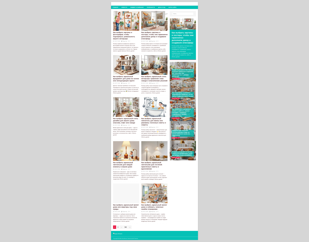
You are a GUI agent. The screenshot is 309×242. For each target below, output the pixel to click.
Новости (124, 7)
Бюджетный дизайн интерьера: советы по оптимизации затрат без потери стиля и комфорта (182, 153)
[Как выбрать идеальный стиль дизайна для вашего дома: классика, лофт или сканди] (126, 116)
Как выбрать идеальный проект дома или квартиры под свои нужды (126, 207)
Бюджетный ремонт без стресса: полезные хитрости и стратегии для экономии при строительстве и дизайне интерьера (183, 73)
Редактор (124, 41)
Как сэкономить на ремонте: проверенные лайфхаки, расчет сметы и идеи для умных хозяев (182, 94)
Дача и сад (161, 7)
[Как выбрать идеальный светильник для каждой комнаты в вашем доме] (126, 160)
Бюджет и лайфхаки (137, 7)
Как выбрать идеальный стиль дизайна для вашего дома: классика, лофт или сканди (125, 121)
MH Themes (135, 238)
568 (125, 227)
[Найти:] (183, 13)
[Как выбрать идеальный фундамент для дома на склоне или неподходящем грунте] (126, 74)
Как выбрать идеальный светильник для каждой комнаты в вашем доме (123, 165)
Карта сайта (172, 7)
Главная (115, 7)
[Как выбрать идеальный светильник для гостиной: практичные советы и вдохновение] (154, 160)
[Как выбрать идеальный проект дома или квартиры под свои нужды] (126, 202)
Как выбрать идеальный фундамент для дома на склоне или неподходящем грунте (126, 79)
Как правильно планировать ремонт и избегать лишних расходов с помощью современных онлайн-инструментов (181, 113)
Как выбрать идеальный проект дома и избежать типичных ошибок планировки (154, 207)
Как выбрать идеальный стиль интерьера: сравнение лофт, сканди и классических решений (154, 79)
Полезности (151, 7)
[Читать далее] (130, 51)
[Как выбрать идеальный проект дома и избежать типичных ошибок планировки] (154, 202)
